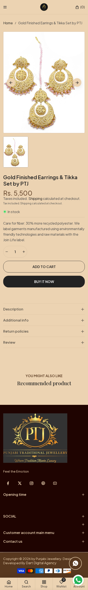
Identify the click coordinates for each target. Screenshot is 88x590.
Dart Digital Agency (41, 563)
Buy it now (44, 281)
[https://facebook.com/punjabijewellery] (8, 483)
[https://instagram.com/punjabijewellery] (31, 483)
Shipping (35, 198)
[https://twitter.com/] (20, 483)
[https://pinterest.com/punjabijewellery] (43, 483)
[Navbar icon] (5, 7)
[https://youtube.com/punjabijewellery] (55, 483)
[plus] (24, 251)
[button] (80, 7)
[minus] (6, 251)
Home (8, 23)
